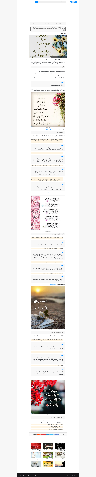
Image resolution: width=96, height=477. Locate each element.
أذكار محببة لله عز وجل (52, 284)
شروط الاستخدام (27, 475)
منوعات (21, 4)
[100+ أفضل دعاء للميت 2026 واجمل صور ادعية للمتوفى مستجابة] (60, 446)
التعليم (45, 4)
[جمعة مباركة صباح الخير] (36, 464)
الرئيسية (62, 23)
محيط (41, 59)
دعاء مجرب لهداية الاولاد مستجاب (48, 458)
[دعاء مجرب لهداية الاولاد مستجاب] (48, 455)
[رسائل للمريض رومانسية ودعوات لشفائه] (36, 446)
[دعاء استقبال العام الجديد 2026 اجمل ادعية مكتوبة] (60, 464)
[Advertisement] (48, 14)
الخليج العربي (34, 4)
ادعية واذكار (54, 23)
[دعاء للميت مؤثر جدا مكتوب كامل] (48, 446)
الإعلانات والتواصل (21, 475)
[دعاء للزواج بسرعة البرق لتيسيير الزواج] (60, 455)
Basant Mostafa (64, 33)
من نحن (36, 475)
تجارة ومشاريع (25, 4)
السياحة (42, 4)
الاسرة (48, 4)
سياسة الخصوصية (32, 475)
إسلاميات (59, 23)
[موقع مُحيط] (73, 2)
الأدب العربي (30, 4)
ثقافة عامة (38, 4)
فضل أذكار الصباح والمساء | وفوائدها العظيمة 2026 (48, 129)
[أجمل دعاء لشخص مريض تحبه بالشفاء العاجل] (36, 455)
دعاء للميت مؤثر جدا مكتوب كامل (48, 449)
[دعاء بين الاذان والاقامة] (48, 464)
